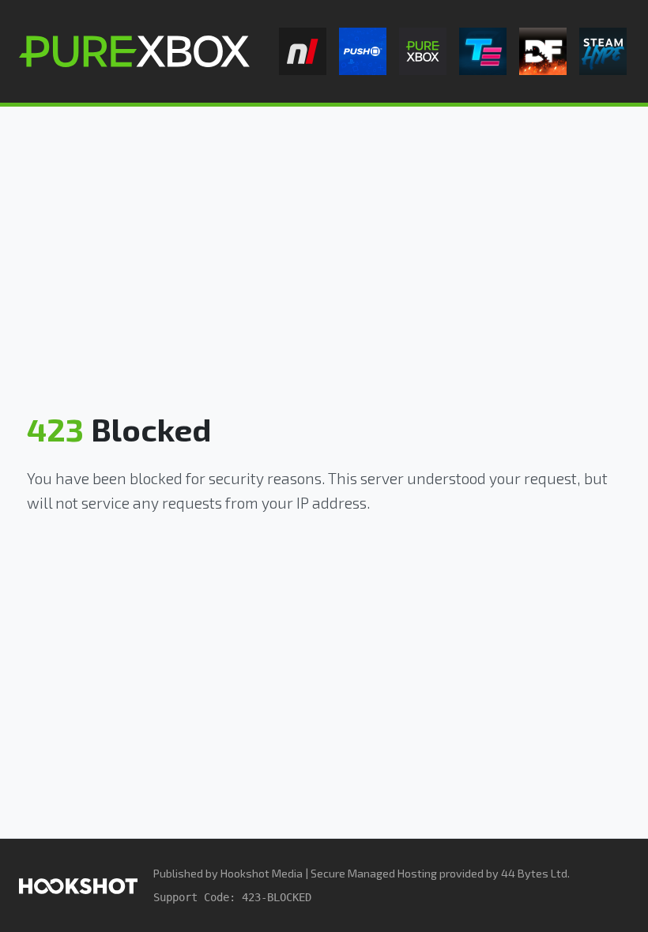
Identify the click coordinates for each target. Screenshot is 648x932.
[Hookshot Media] (78, 885)
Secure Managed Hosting (374, 873)
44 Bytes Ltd (534, 873)
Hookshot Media (261, 873)
